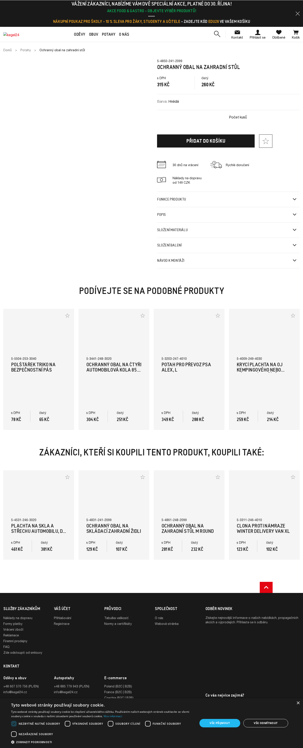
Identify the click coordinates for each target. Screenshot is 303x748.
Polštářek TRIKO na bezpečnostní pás (33, 367)
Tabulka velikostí (116, 618)
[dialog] (151, 723)
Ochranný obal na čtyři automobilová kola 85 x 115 (114, 369)
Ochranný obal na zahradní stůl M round (187, 528)
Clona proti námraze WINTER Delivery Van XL (263, 528)
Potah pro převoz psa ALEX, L (186, 367)
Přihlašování (62, 618)
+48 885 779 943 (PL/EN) (71, 686)
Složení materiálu (172, 230)
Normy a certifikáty (118, 624)
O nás (159, 618)
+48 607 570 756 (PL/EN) (21, 686)
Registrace (61, 624)
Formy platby (12, 624)
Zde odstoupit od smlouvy (22, 652)
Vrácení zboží (13, 629)
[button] (298, 14)
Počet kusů (238, 117)
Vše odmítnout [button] (265, 723)
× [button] (298, 703)
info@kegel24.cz (15, 692)
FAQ (6, 647)
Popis (161, 214)
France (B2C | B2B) (118, 692)
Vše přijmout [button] (220, 723)
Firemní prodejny (15, 641)
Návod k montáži (170, 260)
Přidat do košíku (205, 141)
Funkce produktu (171, 199)
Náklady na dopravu (17, 618)
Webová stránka (167, 624)
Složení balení (169, 245)
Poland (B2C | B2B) (118, 686)
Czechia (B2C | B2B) (119, 698)
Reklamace (11, 635)
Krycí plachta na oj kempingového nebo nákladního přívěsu (260, 369)
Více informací (113, 716)
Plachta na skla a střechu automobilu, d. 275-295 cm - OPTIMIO (37, 531)
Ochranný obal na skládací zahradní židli (113, 528)
